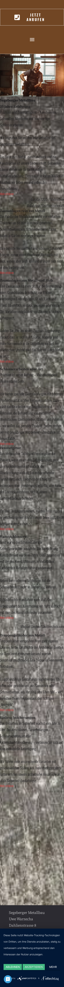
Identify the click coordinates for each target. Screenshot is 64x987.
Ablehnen (13, 967)
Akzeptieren (34, 967)
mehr (53, 967)
